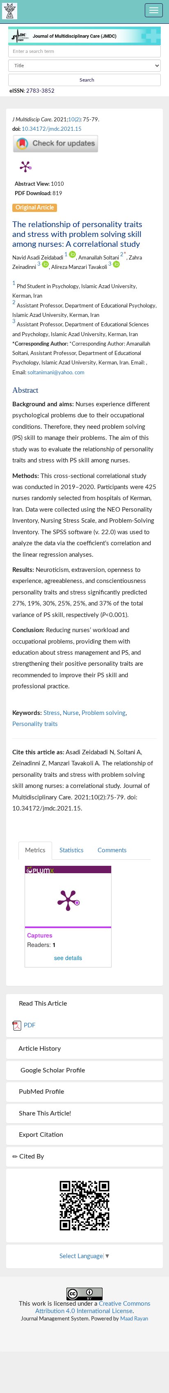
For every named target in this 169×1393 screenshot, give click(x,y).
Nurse (71, 713)
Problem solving (104, 713)
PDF (28, 1025)
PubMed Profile (40, 1091)
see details (68, 958)
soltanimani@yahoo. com (55, 372)
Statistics (71, 850)
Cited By (31, 1156)
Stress (51, 713)
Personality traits (35, 724)
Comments (112, 850)
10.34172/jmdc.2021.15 (52, 129)
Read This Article (42, 1003)
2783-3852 (40, 91)
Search (86, 79)
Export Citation (40, 1134)
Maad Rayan (134, 1318)
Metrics (35, 850)
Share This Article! (44, 1113)
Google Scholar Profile (51, 1070)
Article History (39, 1048)
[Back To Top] (84, 1329)
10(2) (74, 119)
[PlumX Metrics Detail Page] (25, 166)
